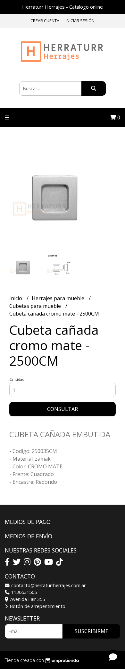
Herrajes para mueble (59, 298)
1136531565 (23, 592)
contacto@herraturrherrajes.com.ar (48, 585)
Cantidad (16, 379)
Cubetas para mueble (35, 305)
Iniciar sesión (80, 20)
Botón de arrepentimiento (36, 606)
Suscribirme (91, 631)
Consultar (62, 409)
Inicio (16, 298)
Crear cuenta (44, 20)
